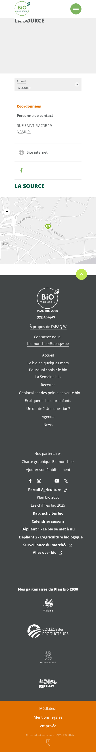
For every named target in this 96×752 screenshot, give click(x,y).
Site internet (37, 152)
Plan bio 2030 (48, 497)
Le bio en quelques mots (48, 363)
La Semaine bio (48, 376)
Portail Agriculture (44, 489)
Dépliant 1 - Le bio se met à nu (48, 529)
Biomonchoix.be (22, 9)
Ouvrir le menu (75, 8)
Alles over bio (44, 552)
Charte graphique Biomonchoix (48, 461)
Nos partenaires (48, 453)
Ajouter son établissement (48, 469)
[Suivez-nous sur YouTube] (56, 481)
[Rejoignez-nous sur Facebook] (21, 170)
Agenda (48, 416)
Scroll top (81, 274)
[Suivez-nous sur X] (65, 481)
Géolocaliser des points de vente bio (49, 392)
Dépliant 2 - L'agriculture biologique (51, 537)
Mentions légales (48, 717)
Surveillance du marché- (44, 544)
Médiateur (48, 708)
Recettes (48, 384)
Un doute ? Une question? (48, 408)
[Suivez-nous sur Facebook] (30, 481)
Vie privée (48, 725)
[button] (48, 227)
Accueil (48, 355)
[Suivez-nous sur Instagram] (39, 481)
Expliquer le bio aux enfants (48, 400)
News (48, 424)
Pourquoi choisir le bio (48, 369)
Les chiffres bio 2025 (48, 505)
